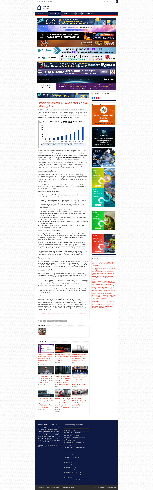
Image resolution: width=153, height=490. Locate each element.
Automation (56, 109)
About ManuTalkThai (40, 1)
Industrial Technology (54, 13)
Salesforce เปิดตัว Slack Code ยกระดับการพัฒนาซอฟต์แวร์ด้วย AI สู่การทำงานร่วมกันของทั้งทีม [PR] (45, 358)
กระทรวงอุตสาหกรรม (69, 430)
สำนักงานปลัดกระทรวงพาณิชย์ (72, 457)
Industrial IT (64, 13)
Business (72, 13)
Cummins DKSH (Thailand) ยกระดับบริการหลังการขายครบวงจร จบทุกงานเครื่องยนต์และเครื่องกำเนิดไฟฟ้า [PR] (103, 306)
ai (41, 320)
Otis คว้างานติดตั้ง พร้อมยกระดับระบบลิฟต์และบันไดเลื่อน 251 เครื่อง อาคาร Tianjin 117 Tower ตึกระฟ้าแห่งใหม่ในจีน (103, 297)
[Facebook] (96, 487)
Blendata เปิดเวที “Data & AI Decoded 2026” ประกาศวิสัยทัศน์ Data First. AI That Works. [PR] (103, 273)
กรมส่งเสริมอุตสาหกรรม (70, 445)
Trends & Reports (90, 13)
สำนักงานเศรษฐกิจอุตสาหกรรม (72, 435)
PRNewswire (49, 1)
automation (50, 320)
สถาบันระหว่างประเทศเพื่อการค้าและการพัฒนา (76, 479)
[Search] (117, 1)
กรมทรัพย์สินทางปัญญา (70, 467)
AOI (44, 320)
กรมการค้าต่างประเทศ (69, 460)
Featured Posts (39, 13)
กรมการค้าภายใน (68, 462)
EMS (56, 320)
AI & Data (51, 109)
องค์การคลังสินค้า (68, 477)
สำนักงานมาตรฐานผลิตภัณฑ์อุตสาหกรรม (74, 447)
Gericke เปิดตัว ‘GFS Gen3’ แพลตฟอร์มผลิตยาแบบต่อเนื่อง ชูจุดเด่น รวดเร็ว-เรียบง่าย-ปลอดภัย (103, 278)
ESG (83, 13)
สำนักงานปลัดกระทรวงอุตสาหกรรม (73, 432)
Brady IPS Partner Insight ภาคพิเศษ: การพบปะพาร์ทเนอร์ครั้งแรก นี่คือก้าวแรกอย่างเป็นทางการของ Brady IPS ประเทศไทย (79, 380)
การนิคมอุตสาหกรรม (69, 450)
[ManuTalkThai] (43, 6)
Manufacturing (77, 109)
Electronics (61, 109)
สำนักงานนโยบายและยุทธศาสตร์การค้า (74, 475)
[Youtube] (107, 1)
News (46, 13)
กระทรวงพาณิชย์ (68, 455)
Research (83, 109)
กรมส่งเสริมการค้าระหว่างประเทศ (72, 472)
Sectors (78, 13)
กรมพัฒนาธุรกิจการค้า (69, 470)
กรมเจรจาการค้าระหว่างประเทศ (72, 465)
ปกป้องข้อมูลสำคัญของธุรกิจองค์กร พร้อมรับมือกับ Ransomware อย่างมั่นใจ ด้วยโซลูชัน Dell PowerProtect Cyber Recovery (103, 301)
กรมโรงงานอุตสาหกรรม (70, 440)
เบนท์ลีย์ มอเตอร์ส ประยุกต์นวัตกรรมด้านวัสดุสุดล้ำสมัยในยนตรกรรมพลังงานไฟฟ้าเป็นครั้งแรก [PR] (103, 268)
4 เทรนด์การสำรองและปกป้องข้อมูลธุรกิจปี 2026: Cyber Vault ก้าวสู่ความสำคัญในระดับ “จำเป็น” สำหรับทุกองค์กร (45, 403)
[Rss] (104, 1)
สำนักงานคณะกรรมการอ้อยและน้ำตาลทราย (75, 437)
